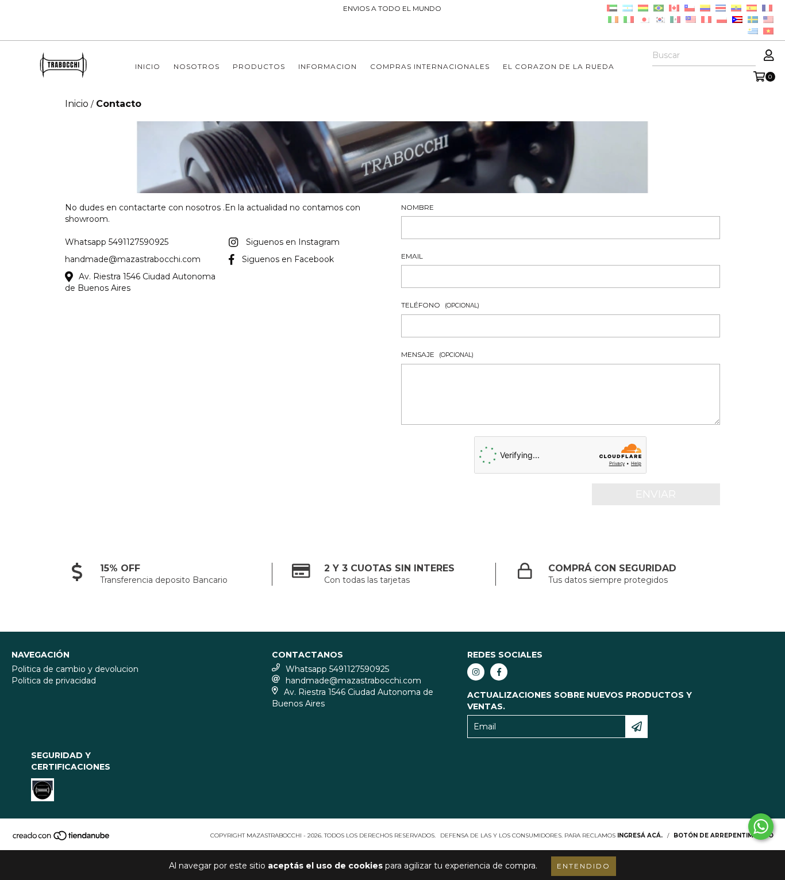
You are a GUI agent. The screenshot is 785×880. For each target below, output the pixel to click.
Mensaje (437, 354)
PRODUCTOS (259, 66)
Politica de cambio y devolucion (74, 669)
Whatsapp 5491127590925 (116, 242)
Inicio (76, 103)
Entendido (583, 866)
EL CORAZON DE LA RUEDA (558, 66)
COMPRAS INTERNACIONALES (430, 66)
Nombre (417, 207)
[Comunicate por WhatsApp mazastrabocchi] (761, 826)
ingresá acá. (640, 835)
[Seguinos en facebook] (498, 672)
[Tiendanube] (61, 839)
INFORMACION (327, 66)
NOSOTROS (197, 66)
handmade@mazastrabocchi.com (133, 259)
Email (412, 256)
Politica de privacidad (53, 680)
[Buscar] (746, 55)
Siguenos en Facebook (288, 259)
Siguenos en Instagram (293, 242)
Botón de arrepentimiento (724, 835)
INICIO (147, 66)
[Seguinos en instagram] (475, 672)
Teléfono (440, 305)
